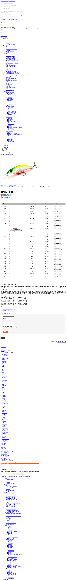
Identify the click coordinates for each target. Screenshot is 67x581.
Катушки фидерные (10, 66)
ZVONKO (4, 399)
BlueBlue (4, 433)
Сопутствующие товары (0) (9, 309)
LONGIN (4, 436)
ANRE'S (4, 361)
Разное (5, 91)
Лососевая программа (11, 136)
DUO (3, 366)
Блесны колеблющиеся (11, 49)
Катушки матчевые (10, 68)
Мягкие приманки (10, 51)
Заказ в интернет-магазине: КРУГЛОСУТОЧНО (12, 11)
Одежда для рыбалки (8, 74)
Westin (3, 398)
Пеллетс (10, 120)
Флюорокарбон (12, 112)
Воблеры (8, 50)
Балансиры (11, 94)
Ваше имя (3, 466)
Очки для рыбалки (10, 87)
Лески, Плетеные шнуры (14, 142)
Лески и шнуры (6, 70)
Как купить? (8, 42)
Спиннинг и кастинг (10, 54)
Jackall (3, 374)
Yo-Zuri (3, 395)
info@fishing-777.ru (5, 6)
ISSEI (3, 373)
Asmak (3, 407)
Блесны (10, 138)
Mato (3, 370)
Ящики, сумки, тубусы (11, 101)
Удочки (10, 93)
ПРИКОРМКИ (9, 117)
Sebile (3, 389)
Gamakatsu (4, 354)
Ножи (9, 132)
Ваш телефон (4, 469)
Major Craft (4, 419)
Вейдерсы (8, 86)
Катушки (5, 61)
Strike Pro (4, 422)
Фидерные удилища (10, 57)
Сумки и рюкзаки (12, 104)
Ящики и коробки (12, 102)
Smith (3, 392)
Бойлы (10, 118)
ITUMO (3, 414)
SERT (3, 391)
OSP (3, 383)
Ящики (10, 97)
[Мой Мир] (5, 195)
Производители (9, 40)
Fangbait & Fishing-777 (7, 352)
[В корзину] (61, 206)
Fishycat (4, 425)
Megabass (4, 380)
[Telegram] (10, 195)
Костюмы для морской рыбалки (13, 516)
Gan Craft (4, 430)
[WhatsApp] (8, 195)
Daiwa (3, 406)
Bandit (3, 418)
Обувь (7, 83)
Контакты (5, 145)
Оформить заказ (32, 15)
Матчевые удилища (10, 58)
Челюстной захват (12, 129)
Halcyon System (5, 409)
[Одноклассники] (3, 195)
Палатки (10, 98)
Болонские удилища (11, 59)
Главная (5, 478)
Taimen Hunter (5, 439)
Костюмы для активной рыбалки (13, 513)
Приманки (5, 46)
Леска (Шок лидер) (12, 111)
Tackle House (5, 428)
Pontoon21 (4, 385)
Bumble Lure (5, 403)
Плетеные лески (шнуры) (12, 72)
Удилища (5, 53)
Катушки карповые (10, 67)
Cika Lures (4, 440)
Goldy (3, 369)
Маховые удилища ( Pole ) (12, 60)
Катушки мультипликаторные (11, 65)
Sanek (3, 441)
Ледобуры (10, 95)
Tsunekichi (4, 413)
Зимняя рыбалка (10, 92)
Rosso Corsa (5, 429)
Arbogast (4, 443)
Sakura (3, 388)
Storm (3, 417)
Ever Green (4, 421)
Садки (9, 125)
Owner (3, 384)
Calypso (4, 363)
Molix (3, 381)
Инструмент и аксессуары (12, 121)
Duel (3, 365)
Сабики (7, 52)
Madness (4, 434)
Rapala (3, 402)
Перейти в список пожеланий (31, 28)
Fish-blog (5, 45)
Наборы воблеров (12, 133)
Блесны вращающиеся (11, 47)
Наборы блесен (12, 135)
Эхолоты (10, 128)
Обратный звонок (5, 463)
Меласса (10, 119)
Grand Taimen (5, 355)
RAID (3, 387)
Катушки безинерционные (12, 63)
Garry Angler (5, 367)
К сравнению (4, 36)
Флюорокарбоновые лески (12, 73)
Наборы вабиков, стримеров (15, 134)
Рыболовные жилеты (11, 88)
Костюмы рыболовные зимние (13, 514)
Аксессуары (11, 115)
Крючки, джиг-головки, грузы (15, 127)
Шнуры (10, 110)
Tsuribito (4, 393)
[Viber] (7, 195)
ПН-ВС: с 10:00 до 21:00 (6, 10)
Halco (3, 444)
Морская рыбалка (10, 106)
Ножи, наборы (9, 131)
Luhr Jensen (5, 415)
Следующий (10, 154)
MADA (3, 359)
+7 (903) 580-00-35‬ (8, 5)
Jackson (4, 400)
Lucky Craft (4, 377)
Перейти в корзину (23, 15)
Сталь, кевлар (11, 113)
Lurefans (4, 378)
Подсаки (10, 126)
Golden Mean (5, 432)
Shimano (4, 410)
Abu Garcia (4, 424)
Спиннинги (11, 141)
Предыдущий (4, 154)
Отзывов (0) (6, 310)
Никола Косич (5, 358)
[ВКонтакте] (1, 195)
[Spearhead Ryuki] (5, 188)
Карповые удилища (10, 56)
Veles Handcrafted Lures (7, 357)
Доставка (8, 43)
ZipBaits (4, 396)
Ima (3, 372)
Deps (3, 411)
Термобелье (9, 84)
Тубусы (10, 105)
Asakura (4, 404)
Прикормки (3, 458)
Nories (3, 437)
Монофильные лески (11, 71)
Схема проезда (4, 12)
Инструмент (11, 122)
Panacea (4, 426)
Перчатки (8, 85)
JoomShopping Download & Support (61, 342)
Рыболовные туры (10, 44)
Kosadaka (4, 376)
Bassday (4, 362)
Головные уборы (10, 90)
